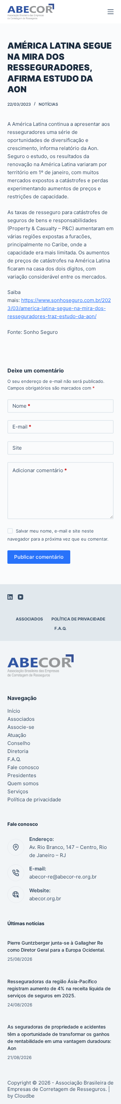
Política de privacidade (78, 618)
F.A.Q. (60, 628)
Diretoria (17, 751)
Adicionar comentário (39, 470)
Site (17, 448)
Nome (21, 406)
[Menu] (111, 12)
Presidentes (21, 775)
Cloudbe (24, 1096)
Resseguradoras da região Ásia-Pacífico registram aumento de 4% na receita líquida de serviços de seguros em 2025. (59, 988)
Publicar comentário (39, 557)
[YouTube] (20, 597)
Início (13, 711)
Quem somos (23, 783)
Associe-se (20, 727)
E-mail (21, 426)
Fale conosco (23, 767)
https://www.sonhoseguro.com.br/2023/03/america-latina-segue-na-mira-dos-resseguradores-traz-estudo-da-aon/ (59, 308)
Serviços (17, 791)
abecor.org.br (45, 898)
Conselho (18, 743)
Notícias (48, 104)
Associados (29, 618)
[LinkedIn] (10, 597)
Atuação (16, 735)
